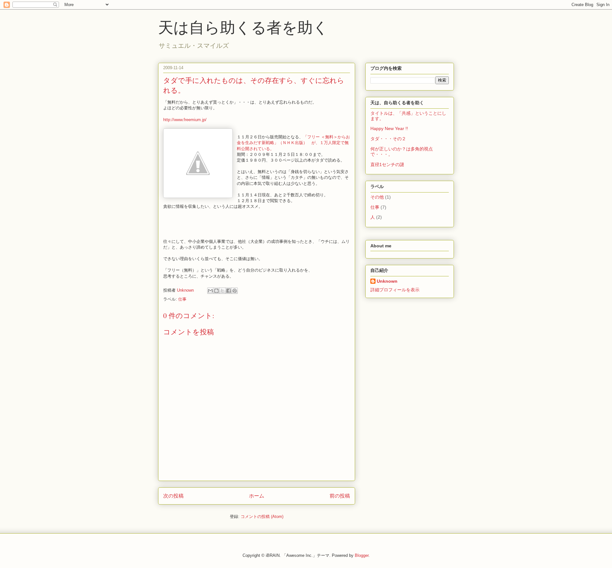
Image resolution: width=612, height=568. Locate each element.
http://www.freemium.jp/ (185, 119)
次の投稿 (173, 496)
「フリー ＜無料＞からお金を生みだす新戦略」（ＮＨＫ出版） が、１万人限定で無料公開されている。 (293, 143)
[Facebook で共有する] (228, 291)
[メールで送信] (210, 291)
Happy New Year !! (389, 128)
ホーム (256, 496)
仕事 (182, 299)
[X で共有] (222, 291)
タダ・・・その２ (388, 138)
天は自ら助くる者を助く (243, 27)
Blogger (361, 555)
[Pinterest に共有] (234, 291)
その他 (377, 197)
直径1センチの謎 (387, 164)
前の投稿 (340, 496)
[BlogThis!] (216, 291)
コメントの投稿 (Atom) (262, 516)
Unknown (387, 281)
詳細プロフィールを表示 (394, 289)
